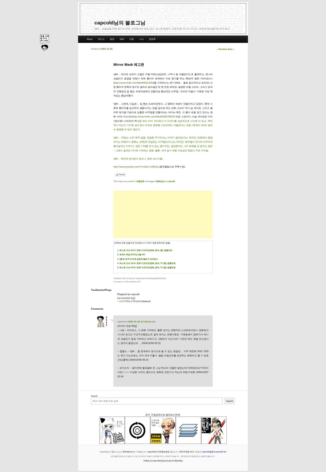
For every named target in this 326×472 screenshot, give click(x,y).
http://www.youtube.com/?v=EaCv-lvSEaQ (135, 166)
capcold (171, 181)
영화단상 (160, 181)
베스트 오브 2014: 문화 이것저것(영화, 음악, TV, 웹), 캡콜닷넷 (148, 263)
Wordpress (128, 452)
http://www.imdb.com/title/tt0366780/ (152, 116)
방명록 (152, 39)
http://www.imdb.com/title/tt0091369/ (133, 82)
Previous (221, 49)
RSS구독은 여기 (186, 452)
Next (231, 49)
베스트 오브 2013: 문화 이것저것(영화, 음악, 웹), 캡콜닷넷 (146, 250)
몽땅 (112, 39)
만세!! (121, 301)
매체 (122, 39)
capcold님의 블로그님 (120, 22)
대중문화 (140, 181)
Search (94, 396)
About (90, 39)
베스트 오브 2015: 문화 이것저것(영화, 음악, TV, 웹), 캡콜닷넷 (148, 267)
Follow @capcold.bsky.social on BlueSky (163, 461)
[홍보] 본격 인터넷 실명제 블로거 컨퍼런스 (139, 259)
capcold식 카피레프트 (157, 452)
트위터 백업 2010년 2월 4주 (132, 254)
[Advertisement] (163, 214)
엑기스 (101, 39)
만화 (131, 39)
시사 (141, 39)
